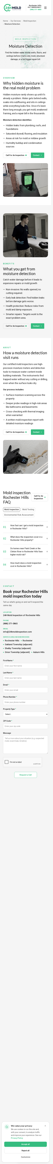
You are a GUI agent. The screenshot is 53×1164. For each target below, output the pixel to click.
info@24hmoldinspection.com (17, 632)
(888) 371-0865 (35, 9)
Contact (36, 155)
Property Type (9, 709)
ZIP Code (7, 721)
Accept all (25, 1144)
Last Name (8, 673)
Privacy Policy (17, 1138)
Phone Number (10, 697)
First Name (8, 661)
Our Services (16, 21)
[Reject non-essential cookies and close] (45, 1125)
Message (7, 733)
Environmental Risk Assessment (18, 515)
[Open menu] (45, 7)
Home (5, 21)
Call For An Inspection (15, 155)
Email (6, 685)
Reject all (25, 1151)
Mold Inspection (29, 21)
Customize (25, 1157)
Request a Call (26, 775)
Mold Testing (28, 509)
